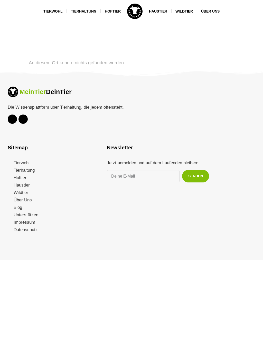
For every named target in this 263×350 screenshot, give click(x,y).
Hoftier (113, 11)
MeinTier (33, 91)
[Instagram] (23, 119)
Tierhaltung (84, 11)
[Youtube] (12, 119)
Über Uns (210, 11)
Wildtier (184, 11)
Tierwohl (53, 11)
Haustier (158, 11)
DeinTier (59, 91)
